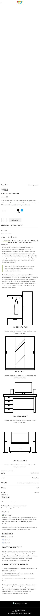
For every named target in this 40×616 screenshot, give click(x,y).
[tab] (6, 241)
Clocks (7, 185)
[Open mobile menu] (1, 3)
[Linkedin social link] (14, 237)
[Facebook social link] (7, 237)
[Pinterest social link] (11, 237)
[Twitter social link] (9, 237)
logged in (11, 508)
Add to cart (15, 220)
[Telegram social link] (16, 237)
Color (4, 211)
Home (3, 185)
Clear (18, 212)
